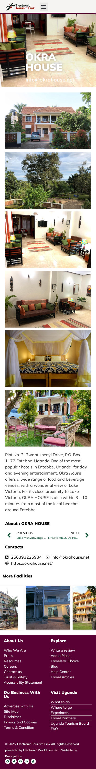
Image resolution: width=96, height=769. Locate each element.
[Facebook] (7, 761)
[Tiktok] (33, 761)
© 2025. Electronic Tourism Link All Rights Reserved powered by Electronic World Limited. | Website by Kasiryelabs (42, 750)
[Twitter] (14, 761)
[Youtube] (20, 761)
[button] (44, 7)
